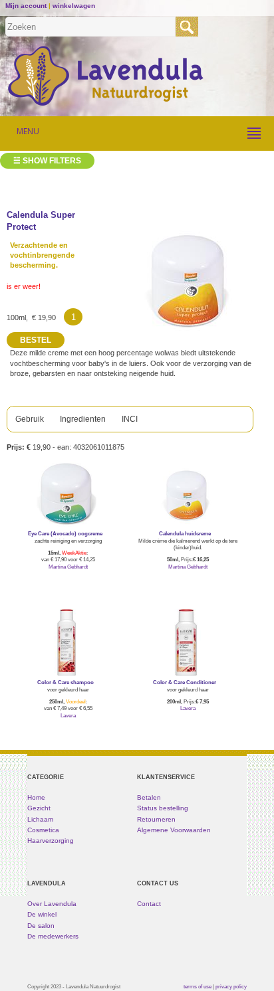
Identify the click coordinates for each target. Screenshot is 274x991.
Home (36, 797)
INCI (130, 419)
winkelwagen (74, 5)
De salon (41, 925)
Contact (149, 903)
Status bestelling (162, 808)
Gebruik (29, 419)
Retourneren (156, 819)
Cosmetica (43, 830)
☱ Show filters (47, 160)
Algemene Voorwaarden (174, 830)
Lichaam (40, 819)
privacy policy (231, 986)
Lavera (68, 716)
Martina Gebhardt (68, 567)
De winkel (42, 914)
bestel (68, 585)
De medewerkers (52, 936)
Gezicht (39, 808)
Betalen (149, 797)
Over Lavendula (51, 903)
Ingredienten (83, 419)
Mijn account (26, 5)
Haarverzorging (50, 840)
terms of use (197, 986)
